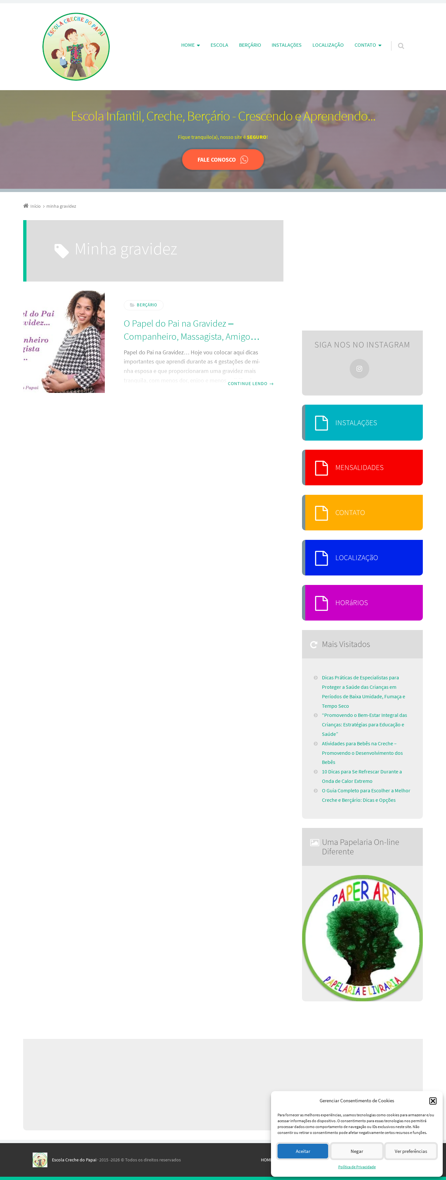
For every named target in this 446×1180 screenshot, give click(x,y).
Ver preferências (411, 1151)
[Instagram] (359, 369)
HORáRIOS (351, 602)
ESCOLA (219, 44)
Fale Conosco (217, 159)
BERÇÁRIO (250, 44)
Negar (357, 1151)
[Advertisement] (362, 270)
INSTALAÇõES (287, 44)
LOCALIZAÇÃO (328, 44)
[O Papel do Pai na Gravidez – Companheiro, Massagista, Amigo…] (64, 342)
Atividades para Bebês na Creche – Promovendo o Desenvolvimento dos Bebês (362, 753)
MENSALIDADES (359, 467)
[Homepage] (76, 47)
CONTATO (350, 512)
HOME (266, 1160)
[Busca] (395, 39)
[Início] (42, 1160)
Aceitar (303, 1151)
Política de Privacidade (357, 1166)
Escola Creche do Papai (74, 1160)
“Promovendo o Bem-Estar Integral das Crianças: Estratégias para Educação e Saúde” (364, 724)
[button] (433, 1101)
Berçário (147, 304)
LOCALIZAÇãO (356, 557)
